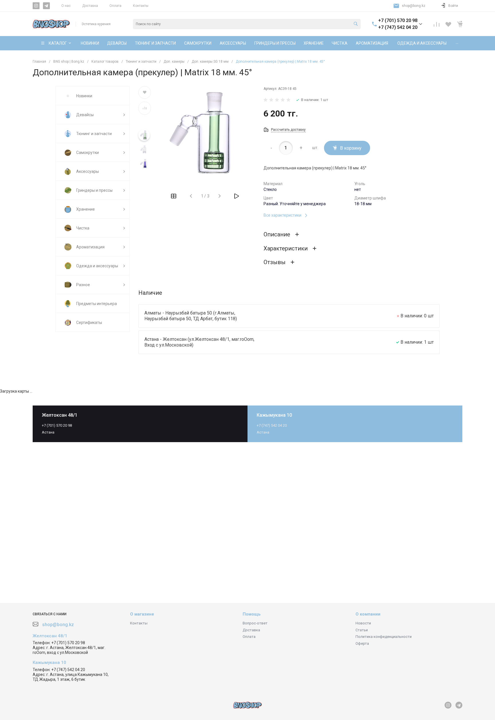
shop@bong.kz (413, 6)
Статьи (361, 630)
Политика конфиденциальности (383, 636)
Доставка (90, 6)
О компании (367, 614)
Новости (363, 623)
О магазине (142, 614)
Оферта (362, 643)
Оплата (115, 6)
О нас (66, 6)
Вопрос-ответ (255, 623)
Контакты (140, 6)
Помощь (252, 614)
